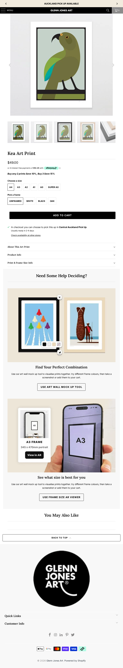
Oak (52, 201)
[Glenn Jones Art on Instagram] (55, 635)
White (29, 201)
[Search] (108, 10)
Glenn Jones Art (54, 660)
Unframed (15, 201)
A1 (34, 187)
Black (41, 201)
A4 (10, 187)
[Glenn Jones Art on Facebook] (50, 635)
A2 (26, 187)
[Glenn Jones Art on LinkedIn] (61, 635)
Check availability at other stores (26, 235)
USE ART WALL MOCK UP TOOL (61, 386)
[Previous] (6, 3)
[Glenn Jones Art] (61, 10)
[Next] (116, 3)
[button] (61, 247)
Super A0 (53, 187)
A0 (41, 187)
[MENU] (1, 10)
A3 (18, 187)
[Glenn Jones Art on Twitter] (72, 635)
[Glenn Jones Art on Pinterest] (67, 635)
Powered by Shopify (75, 660)
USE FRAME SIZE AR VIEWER (61, 497)
